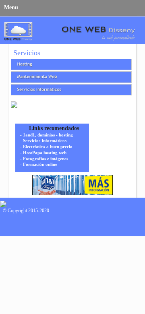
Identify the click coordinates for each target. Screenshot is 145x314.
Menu (11, 7)
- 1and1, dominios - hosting (46, 134)
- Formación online (38, 164)
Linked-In (103, 224)
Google (119, 224)
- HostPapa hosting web (43, 152)
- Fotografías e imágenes (44, 158)
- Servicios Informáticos (43, 140)
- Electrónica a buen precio (46, 146)
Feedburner (134, 224)
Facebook (71, 224)
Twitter (87, 224)
